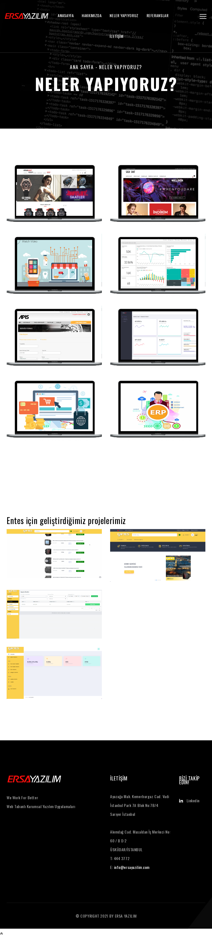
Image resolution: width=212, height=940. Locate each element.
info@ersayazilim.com (132, 867)
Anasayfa (66, 15)
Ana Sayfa (82, 67)
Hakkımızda (92, 15)
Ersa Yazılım (126, 916)
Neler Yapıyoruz (124, 15)
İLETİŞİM (116, 36)
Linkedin (193, 800)
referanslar (158, 15)
